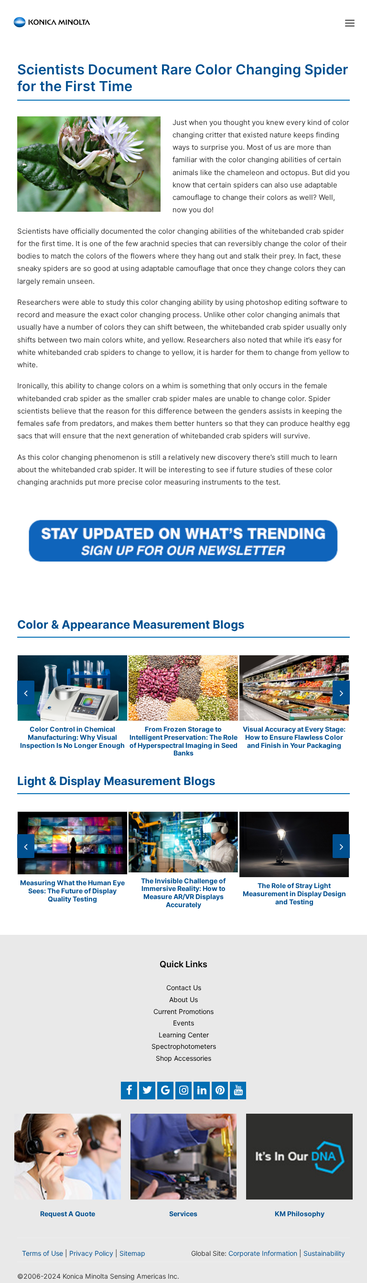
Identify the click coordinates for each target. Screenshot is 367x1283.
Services (183, 1214)
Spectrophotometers (183, 1046)
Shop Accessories (183, 1058)
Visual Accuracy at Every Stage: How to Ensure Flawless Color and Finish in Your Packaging (294, 737)
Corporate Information (262, 1253)
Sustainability (324, 1253)
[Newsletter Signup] (183, 540)
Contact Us (183, 987)
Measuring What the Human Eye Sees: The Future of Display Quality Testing (72, 891)
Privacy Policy (91, 1253)
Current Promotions (183, 1011)
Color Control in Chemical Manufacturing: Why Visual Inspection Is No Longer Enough (72, 737)
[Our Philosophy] (299, 1157)
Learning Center (184, 1035)
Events (183, 1023)
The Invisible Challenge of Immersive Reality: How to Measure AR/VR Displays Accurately (183, 893)
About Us (183, 999)
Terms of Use (42, 1253)
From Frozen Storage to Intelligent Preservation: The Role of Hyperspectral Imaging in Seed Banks (183, 741)
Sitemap (132, 1253)
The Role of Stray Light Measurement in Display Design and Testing (294, 893)
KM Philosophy (299, 1214)
